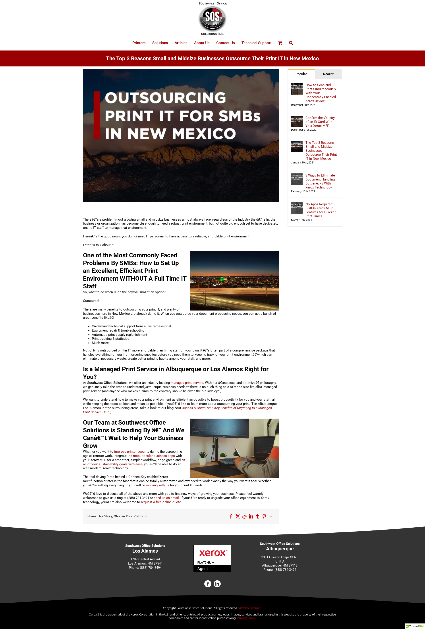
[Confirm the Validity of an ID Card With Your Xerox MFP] (297, 118)
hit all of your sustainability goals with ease (134, 462)
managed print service (187, 383)
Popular (301, 74)
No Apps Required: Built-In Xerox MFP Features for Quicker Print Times (320, 210)
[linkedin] (217, 583)
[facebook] (207, 583)
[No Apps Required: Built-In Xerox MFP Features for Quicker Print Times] (297, 204)
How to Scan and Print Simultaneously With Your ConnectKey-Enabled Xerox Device (320, 93)
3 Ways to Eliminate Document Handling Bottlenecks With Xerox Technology (320, 181)
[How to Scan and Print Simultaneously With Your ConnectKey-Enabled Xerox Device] (297, 85)
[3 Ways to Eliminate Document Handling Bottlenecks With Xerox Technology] (297, 175)
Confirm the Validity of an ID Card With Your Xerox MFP (320, 122)
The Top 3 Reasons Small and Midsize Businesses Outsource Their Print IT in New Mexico (321, 151)
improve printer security (131, 452)
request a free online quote (161, 502)
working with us (157, 485)
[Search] (291, 43)
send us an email (166, 498)
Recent (328, 74)
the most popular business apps (151, 456)
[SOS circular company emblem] (212, 4)
